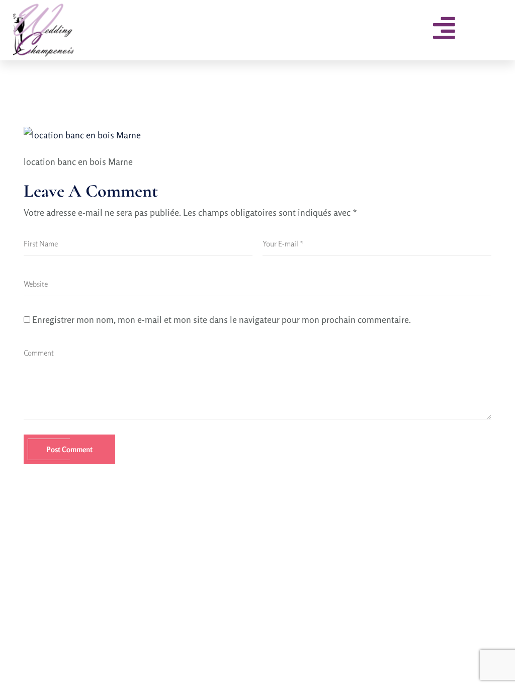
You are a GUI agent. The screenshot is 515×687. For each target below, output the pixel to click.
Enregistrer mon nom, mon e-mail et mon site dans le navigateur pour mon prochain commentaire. (221, 319)
